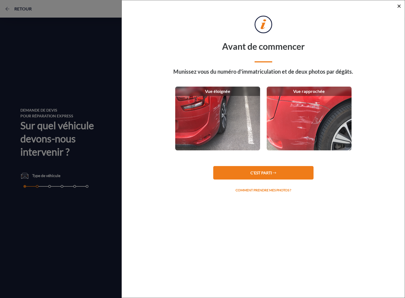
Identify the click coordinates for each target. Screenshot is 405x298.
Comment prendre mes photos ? (263, 190)
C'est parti (261, 172)
